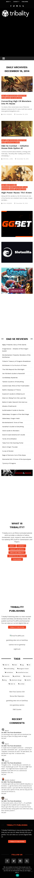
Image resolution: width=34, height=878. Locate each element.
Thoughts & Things (12, 142)
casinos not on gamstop (17, 645)
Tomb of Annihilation (9, 439)
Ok (17, 875)
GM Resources (12, 95)
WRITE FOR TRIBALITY (17, 552)
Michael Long (8, 159)
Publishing (25, 1)
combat (22, 684)
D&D (15, 665)
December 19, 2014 (22, 114)
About (8, 1)
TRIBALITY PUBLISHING (17, 627)
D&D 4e (12, 684)
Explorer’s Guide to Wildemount (13, 394)
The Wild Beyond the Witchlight (13, 369)
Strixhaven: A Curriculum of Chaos (14, 365)
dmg (5, 680)
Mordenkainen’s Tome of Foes (12, 422)
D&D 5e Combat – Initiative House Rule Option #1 (15, 147)
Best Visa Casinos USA (17, 692)
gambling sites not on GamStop (17, 640)
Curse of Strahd (7, 451)
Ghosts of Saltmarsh (9, 406)
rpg (23, 665)
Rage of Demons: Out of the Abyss (14, 455)
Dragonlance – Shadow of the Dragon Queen (15, 350)
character (7, 676)
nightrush (17, 649)
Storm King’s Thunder (10, 447)
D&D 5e (4, 95)
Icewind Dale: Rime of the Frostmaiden (15, 386)
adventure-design (16, 680)
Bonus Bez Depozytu (17, 696)
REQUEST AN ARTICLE (17, 549)
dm (29, 665)
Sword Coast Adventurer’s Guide (13, 435)
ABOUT (12, 546)
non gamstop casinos (17, 705)
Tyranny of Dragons (9, 463)
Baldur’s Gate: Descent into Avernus (14, 402)
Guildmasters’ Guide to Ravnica (13, 410)
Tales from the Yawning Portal (12, 443)
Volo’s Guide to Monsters (10, 431)
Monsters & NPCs (16, 187)
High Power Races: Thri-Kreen (16, 192)
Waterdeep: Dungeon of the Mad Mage (15, 414)
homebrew (10, 672)
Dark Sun (10, 185)
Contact (15, 1)
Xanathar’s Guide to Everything (13, 426)
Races (8, 98)
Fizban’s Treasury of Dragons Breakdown (16, 361)
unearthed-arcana (23, 672)
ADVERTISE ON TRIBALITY (17, 556)
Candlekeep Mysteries (10, 377)
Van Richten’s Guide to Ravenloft (13, 373)
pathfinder (17, 676)
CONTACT (21, 546)
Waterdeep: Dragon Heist (11, 418)
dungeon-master (24, 668)
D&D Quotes (17, 709)
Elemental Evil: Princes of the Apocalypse (16, 459)
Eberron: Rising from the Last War (14, 398)
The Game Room (16, 98)
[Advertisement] (17, 36)
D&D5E (28, 680)
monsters (28, 676)
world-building (10, 668)
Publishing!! (17, 559)
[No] (32, 871)
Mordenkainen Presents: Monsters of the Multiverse (16, 356)
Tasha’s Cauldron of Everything (13, 382)
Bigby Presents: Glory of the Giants (14, 345)
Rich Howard (7, 114)
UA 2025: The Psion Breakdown (11, 732)
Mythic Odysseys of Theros (11, 390)
